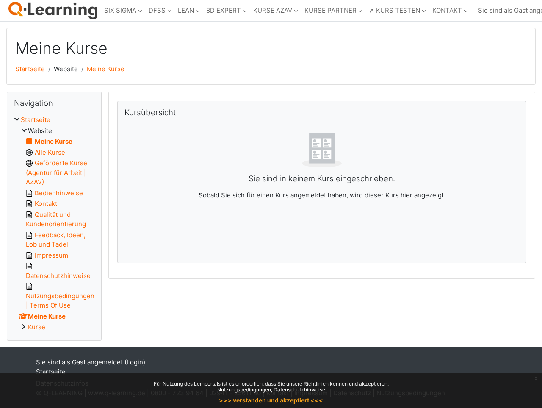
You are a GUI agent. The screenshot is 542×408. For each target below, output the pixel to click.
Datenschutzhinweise (299, 389)
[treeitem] (54, 223)
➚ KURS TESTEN (394, 10)
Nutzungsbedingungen (244, 389)
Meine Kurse (105, 69)
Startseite (30, 69)
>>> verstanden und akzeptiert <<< (271, 400)
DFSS (157, 10)
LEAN (186, 10)
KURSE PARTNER (330, 10)
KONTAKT (447, 10)
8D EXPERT (223, 10)
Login (135, 362)
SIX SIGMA (120, 10)
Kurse (36, 327)
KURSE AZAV (272, 10)
